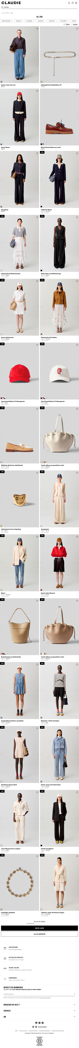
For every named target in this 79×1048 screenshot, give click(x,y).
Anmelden (74, 994)
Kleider (29, 21)
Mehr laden (39, 928)
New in (18, 21)
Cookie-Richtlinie (33, 1030)
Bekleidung (6, 21)
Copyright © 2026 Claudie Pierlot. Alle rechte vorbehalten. (39, 1033)
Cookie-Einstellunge (44, 1030)
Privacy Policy (23, 1030)
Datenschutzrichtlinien (57, 1030)
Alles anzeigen (39, 934)
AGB (16, 1030)
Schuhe (51, 21)
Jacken (40, 21)
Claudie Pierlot (5, 12)
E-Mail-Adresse (8, 994)
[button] (69, 2)
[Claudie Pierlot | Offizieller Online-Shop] (11, 2)
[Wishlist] (37, 28)
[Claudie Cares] (39, 1041)
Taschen (63, 21)
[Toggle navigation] (76, 3)
